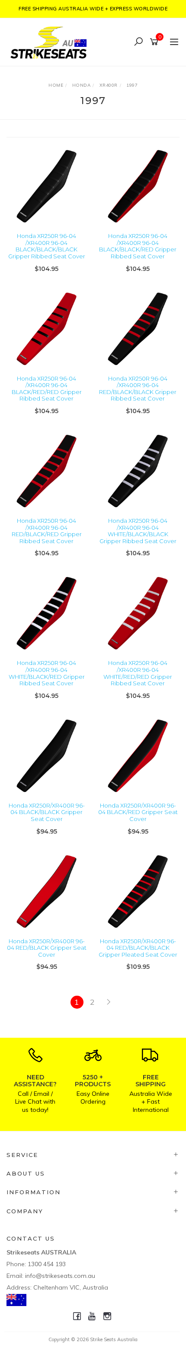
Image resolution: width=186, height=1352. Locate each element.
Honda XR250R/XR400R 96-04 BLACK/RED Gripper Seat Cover (138, 812)
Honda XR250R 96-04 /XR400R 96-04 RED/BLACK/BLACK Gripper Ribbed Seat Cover (137, 388)
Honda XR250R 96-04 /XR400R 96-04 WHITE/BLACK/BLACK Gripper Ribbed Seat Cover (137, 530)
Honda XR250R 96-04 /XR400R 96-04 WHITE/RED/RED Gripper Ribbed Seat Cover (137, 673)
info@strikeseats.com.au (60, 1276)
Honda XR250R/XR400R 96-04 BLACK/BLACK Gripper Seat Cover (47, 812)
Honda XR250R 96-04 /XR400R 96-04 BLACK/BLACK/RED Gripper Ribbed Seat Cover (137, 246)
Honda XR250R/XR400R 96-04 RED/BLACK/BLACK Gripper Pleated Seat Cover (138, 948)
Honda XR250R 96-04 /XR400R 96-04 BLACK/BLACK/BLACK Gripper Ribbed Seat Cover (46, 246)
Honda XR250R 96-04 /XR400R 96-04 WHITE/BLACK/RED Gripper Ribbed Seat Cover (47, 673)
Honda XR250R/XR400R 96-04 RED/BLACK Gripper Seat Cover (47, 948)
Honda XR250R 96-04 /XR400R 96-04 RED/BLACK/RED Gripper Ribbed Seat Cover (47, 530)
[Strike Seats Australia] (50, 41)
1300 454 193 (47, 1264)
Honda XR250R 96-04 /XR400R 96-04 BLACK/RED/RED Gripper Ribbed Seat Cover (47, 388)
